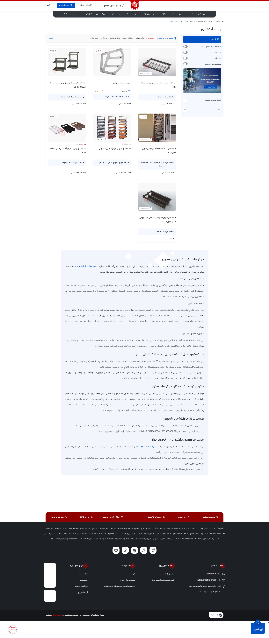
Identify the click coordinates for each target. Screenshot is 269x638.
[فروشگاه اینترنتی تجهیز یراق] (134, 5)
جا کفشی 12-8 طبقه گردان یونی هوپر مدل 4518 (159, 150)
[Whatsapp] (125, 550)
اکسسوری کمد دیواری (187, 21)
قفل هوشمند (86, 14)
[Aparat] (134, 550)
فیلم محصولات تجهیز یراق (162, 580)
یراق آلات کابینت (161, 14)
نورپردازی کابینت (199, 14)
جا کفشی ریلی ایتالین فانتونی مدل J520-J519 (67, 150)
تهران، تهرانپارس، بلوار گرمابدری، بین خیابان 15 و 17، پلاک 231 (205, 589)
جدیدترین (104, 38)
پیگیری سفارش (84, 5)
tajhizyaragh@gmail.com (209, 580)
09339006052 (213, 574)
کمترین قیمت (115, 38)
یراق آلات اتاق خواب (147, 446)
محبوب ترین (94, 38)
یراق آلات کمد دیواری (142, 14)
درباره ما (131, 574)
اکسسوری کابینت (180, 14)
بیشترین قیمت (127, 38)
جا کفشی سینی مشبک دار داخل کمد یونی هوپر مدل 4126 (157, 219)
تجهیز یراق (219, 21)
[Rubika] (116, 550)
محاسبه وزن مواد (127, 580)
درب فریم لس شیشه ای (105, 14)
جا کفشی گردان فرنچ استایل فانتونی (115, 148)
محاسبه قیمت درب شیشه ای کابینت (119, 586)
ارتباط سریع (83, 592)
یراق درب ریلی (124, 14)
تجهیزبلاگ (169, 574)
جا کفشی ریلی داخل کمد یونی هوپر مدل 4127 (158, 85)
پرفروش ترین (139, 38)
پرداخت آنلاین (81, 586)
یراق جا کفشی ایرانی (122, 83)
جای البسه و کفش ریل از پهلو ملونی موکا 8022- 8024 (67, 85)
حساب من (83, 580)
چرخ (75, 14)
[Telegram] (152, 550)
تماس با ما (83, 574)
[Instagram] (143, 550)
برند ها (66, 14)
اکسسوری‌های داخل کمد (88, 266)
